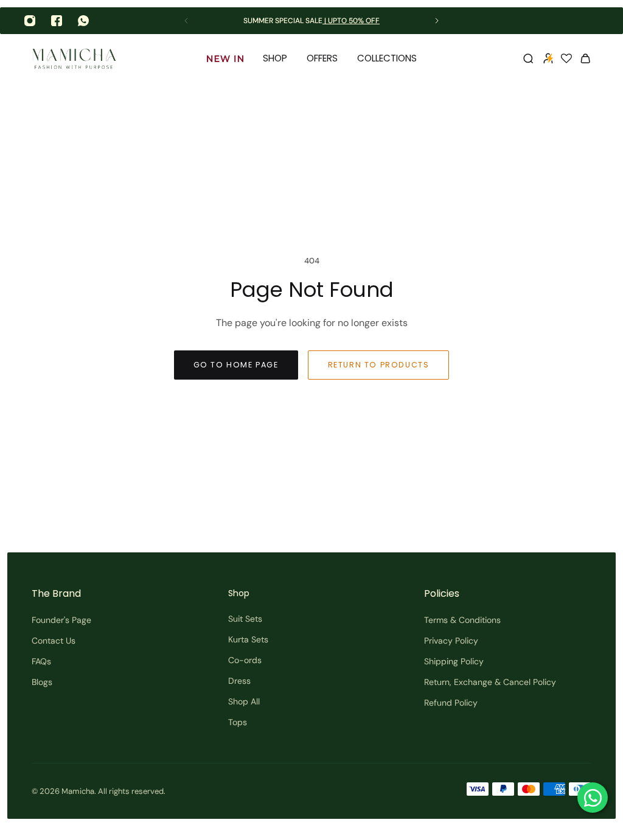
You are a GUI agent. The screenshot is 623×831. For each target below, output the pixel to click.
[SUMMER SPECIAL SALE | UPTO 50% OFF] (311, 21)
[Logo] (74, 59)
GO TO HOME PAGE (236, 365)
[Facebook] (56, 20)
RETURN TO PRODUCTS (379, 365)
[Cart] (585, 58)
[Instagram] (29, 20)
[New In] (225, 58)
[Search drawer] (528, 58)
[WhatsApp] (83, 20)
